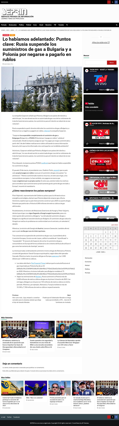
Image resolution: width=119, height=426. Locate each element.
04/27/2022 (7, 64)
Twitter (9, 417)
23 (110, 244)
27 (96, 248)
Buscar (86, 55)
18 (86, 244)
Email (41, 25)
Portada (4, 25)
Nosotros (48, 25)
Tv (67, 25)
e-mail (3, 417)
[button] (117, 25)
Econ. (35, 25)
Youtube (61, 25)
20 (96, 244)
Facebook (16, 417)
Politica (21, 25)
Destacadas (13, 25)
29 (105, 248)
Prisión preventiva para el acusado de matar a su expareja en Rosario (58, 400)
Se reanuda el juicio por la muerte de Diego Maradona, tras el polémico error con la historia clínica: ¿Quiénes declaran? (82, 401)
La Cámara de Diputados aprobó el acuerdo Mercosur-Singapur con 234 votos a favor (68, 343)
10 (115, 236)
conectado (22, 367)
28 (101, 248)
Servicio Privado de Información (17, 16)
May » (103, 252)
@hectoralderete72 (101, 42)
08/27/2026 (7, 352)
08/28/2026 (7, 408)
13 (96, 240)
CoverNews (76, 423)
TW (55, 25)
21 (101, 244)
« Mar (98, 252)
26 (91, 248)
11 (86, 240)
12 (91, 240)
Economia (5, 35)
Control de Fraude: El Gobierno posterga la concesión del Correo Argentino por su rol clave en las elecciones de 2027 (12, 401)
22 (105, 244)
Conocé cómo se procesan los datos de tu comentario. (47, 371)
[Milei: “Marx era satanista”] (36, 388)
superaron (55, 256)
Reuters (38, 276)
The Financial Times (38, 263)
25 (86, 248)
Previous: (26, 298)
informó (47, 131)
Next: (57, 298)
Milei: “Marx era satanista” (34, 398)
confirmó (44, 163)
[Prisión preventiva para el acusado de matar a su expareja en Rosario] (59, 388)
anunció (57, 170)
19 (91, 244)
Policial (28, 25)
